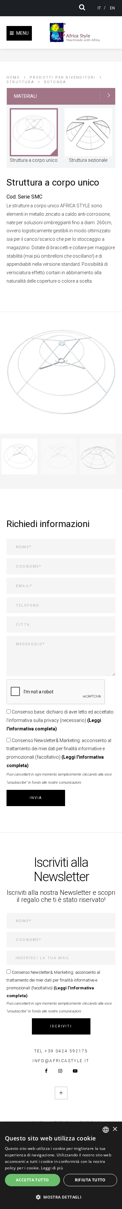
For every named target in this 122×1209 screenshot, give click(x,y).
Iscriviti (61, 1026)
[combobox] (105, 1129)
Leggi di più (52, 1168)
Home (13, 77)
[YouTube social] (75, 1071)
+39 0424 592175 (66, 1051)
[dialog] (61, 1165)
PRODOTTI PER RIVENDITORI (63, 77)
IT (99, 8)
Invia (36, 798)
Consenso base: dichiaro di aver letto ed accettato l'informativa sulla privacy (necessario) (60, 720)
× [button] (114, 1129)
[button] (61, 1197)
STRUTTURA (20, 82)
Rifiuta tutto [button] (90, 1180)
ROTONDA (55, 82)
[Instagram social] (60, 1071)
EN (112, 8)
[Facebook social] (46, 1071)
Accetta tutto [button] (32, 1180)
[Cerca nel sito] (84, 7)
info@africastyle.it (61, 1061)
